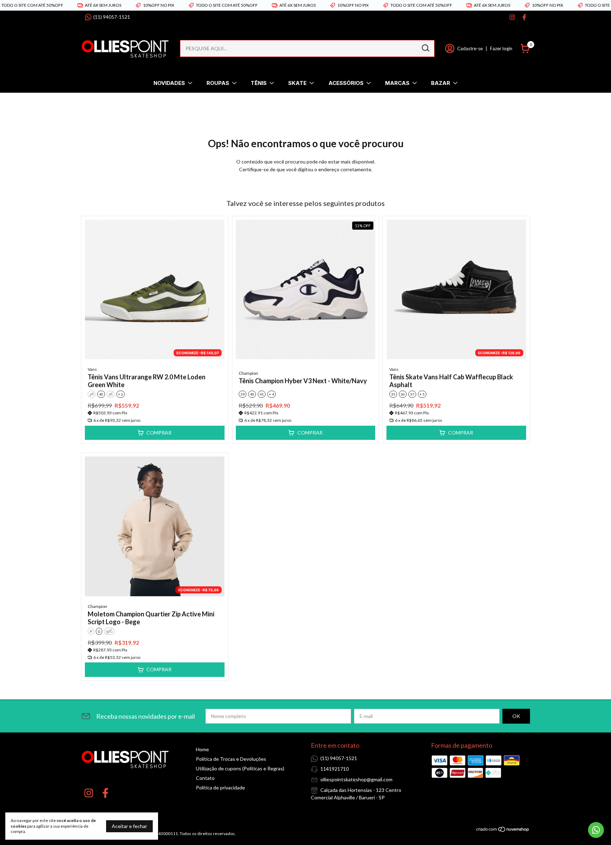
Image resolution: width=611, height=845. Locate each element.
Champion (248, 373)
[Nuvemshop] (503, 830)
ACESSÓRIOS (345, 83)
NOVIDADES (169, 83)
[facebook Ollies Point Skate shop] (524, 17)
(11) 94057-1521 (111, 17)
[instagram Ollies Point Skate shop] (512, 17)
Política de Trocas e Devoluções (231, 759)
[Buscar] (425, 48)
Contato (205, 778)
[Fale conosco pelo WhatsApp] (596, 830)
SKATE (297, 83)
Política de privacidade (220, 787)
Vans (92, 369)
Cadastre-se (470, 48)
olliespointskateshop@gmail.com (356, 779)
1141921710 (334, 769)
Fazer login (501, 48)
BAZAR (440, 83)
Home (202, 749)
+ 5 (422, 394)
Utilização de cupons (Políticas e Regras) (240, 768)
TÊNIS (259, 83)
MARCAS (397, 83)
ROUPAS (217, 83)
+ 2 (120, 394)
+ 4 (271, 394)
